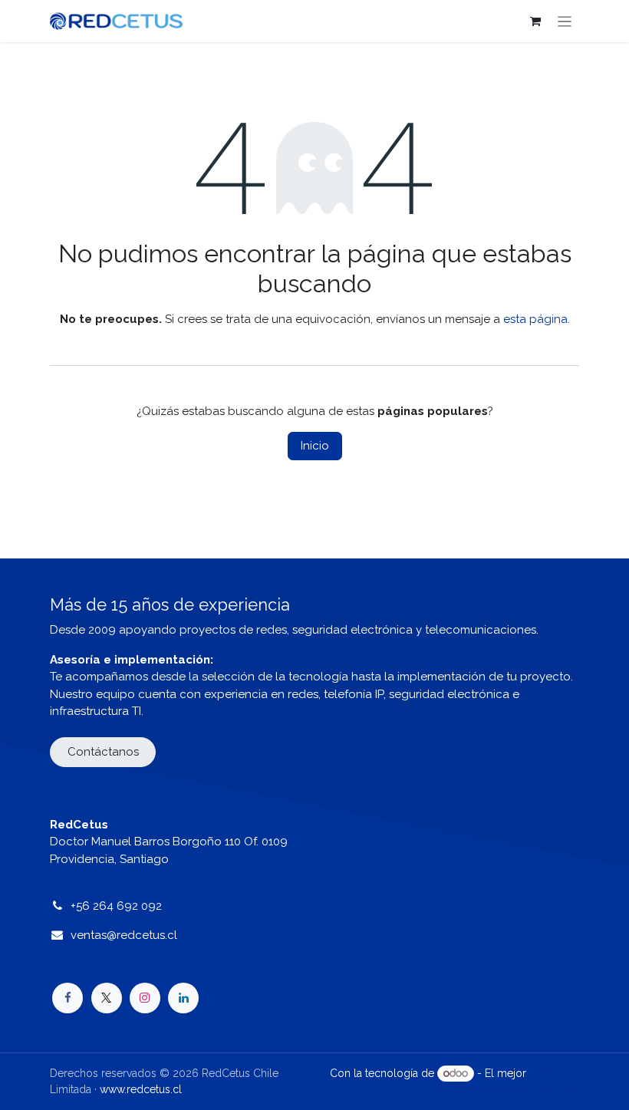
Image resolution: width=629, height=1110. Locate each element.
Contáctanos (103, 752)
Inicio (315, 446)
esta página (535, 319)
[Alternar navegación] (565, 21)
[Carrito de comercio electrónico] (535, 21)
